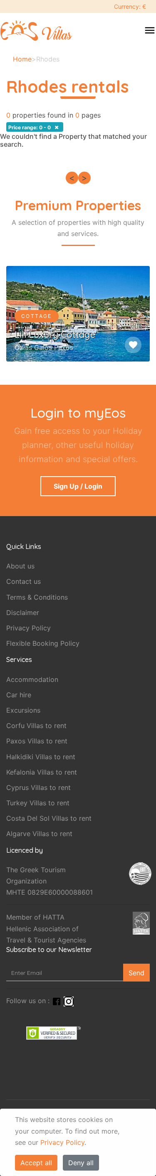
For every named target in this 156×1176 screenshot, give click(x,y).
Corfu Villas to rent (36, 725)
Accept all (36, 1163)
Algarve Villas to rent (39, 833)
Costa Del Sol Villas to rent (49, 818)
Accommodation (32, 679)
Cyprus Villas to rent (38, 787)
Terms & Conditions (37, 597)
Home (22, 59)
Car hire (18, 695)
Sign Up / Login (78, 486)
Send (136, 973)
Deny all (81, 1163)
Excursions (23, 710)
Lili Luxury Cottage (55, 334)
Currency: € (130, 6)
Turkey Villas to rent (37, 803)
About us (20, 566)
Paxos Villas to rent (36, 741)
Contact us (23, 581)
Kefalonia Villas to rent (41, 772)
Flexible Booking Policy (42, 643)
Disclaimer (22, 612)
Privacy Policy (62, 1142)
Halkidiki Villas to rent (40, 757)
